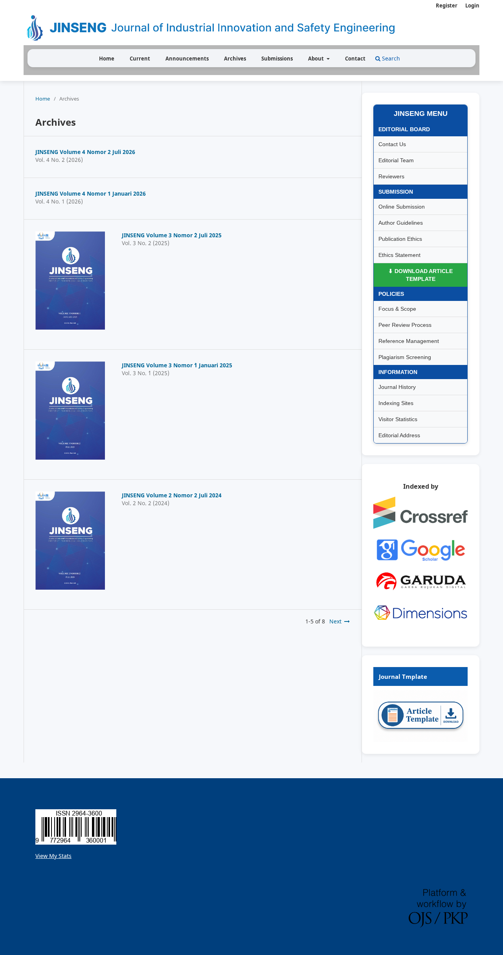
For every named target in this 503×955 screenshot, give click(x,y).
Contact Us (392, 144)
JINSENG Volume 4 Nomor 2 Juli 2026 (85, 152)
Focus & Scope (397, 309)
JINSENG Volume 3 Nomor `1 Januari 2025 (177, 365)
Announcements (187, 58)
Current (140, 58)
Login (472, 5)
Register (446, 5)
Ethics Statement (399, 255)
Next (335, 621)
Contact (355, 58)
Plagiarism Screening (404, 357)
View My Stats (53, 856)
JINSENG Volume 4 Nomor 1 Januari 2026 (90, 193)
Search (390, 58)
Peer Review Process (404, 325)
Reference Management (408, 341)
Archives (235, 58)
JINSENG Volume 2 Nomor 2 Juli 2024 (172, 495)
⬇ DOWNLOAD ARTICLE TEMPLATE (420, 275)
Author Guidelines (400, 223)
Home (106, 58)
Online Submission (401, 206)
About (316, 58)
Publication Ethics (400, 239)
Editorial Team (396, 160)
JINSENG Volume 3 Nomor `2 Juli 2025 (172, 235)
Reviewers (391, 176)
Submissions (277, 58)
